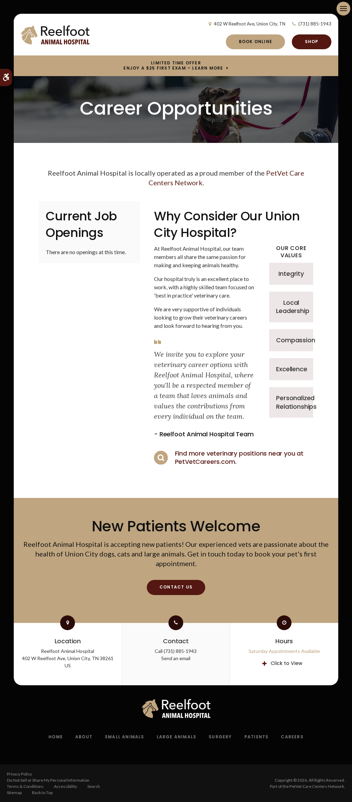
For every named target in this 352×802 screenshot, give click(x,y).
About (83, 737)
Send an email (175, 658)
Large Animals (177, 737)
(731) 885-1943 (314, 24)
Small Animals (124, 737)
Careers (292, 737)
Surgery (220, 737)
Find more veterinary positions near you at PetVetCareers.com (239, 457)
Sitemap (14, 792)
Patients (256, 737)
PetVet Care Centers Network (316, 786)
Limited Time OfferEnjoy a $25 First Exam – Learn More (173, 65)
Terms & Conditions (25, 786)
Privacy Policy (19, 774)
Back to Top (42, 792)
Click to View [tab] (286, 663)
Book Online (255, 41)
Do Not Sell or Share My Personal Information (48, 780)
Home (55, 737)
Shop (312, 41)
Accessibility (65, 786)
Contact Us (176, 587)
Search (93, 786)
